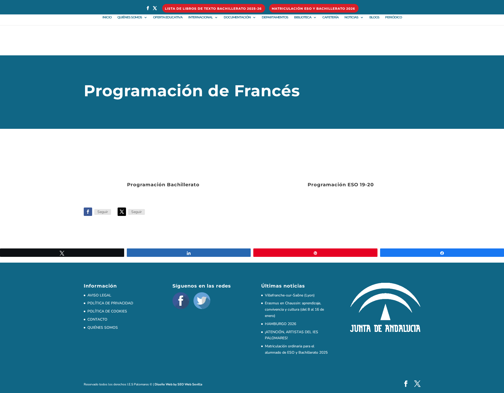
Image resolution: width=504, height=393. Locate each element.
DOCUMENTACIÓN (237, 17)
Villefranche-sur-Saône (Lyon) (290, 295)
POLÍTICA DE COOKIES (107, 311)
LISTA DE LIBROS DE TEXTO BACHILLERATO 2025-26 (213, 8)
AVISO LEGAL (99, 295)
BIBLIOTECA (302, 17)
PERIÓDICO (393, 17)
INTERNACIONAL (200, 17)
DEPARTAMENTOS (275, 17)
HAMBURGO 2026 (280, 323)
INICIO (107, 17)
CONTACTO (97, 319)
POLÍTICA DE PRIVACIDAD (110, 303)
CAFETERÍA (330, 17)
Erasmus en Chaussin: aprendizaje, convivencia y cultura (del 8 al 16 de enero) (294, 309)
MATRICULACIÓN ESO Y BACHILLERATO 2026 (313, 8)
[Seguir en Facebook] (88, 212)
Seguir (102, 211)
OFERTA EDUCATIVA (167, 17)
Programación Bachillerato (163, 185)
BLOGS (374, 17)
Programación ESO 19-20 (341, 185)
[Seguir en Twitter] (122, 212)
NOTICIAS (351, 17)
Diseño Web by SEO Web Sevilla (178, 384)
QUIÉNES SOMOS (129, 17)
